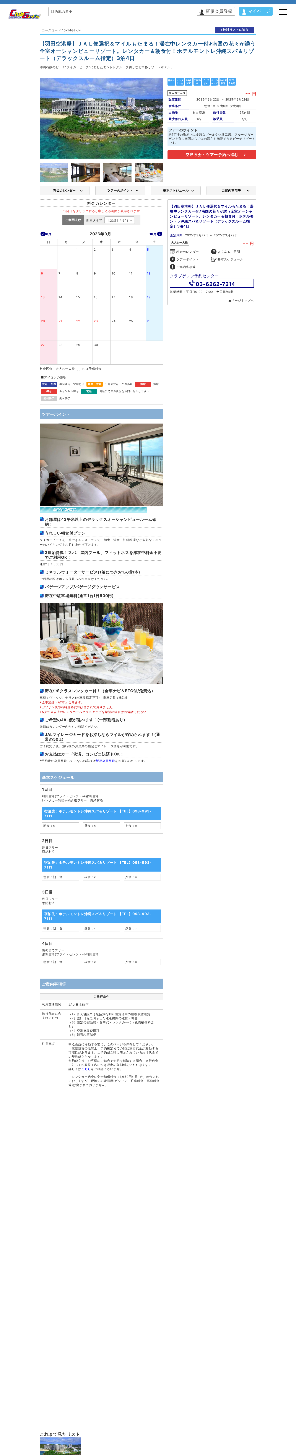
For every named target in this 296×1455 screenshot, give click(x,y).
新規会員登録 (219, 11)
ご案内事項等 (231, 190)
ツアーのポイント (120, 190)
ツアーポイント (187, 259)
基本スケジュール (176, 190)
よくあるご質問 (229, 251)
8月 (49, 234)
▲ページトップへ (241, 300)
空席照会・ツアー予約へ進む (211, 154)
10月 (153, 234)
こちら (86, 1069)
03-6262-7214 (215, 284)
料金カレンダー (64, 190)
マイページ (259, 11)
